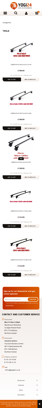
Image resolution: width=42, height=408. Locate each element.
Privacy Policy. (10, 305)
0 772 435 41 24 (10, 362)
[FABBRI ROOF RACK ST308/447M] (21, 245)
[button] (5, 13)
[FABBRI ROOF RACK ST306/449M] (21, 196)
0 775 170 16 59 (10, 359)
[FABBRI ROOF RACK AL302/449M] (21, 98)
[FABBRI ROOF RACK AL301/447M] (21, 49)
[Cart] (37, 13)
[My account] (26, 13)
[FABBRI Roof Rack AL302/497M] (21, 147)
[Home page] (21, 6)
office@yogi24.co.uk (12, 369)
